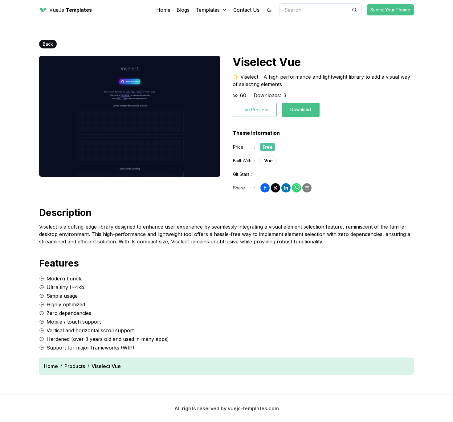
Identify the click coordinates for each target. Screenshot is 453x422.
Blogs (183, 10)
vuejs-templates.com (253, 408)
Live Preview (255, 109)
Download (300, 109)
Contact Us (246, 10)
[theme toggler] (269, 10)
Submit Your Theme (390, 9)
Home (163, 10)
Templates (208, 10)
